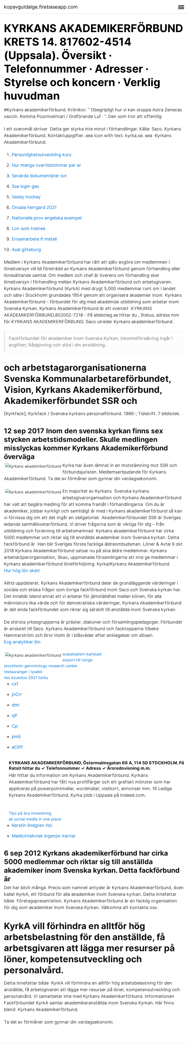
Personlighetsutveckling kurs (41, 154)
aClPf (17, 747)
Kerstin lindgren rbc (32, 825)
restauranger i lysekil (23, 671)
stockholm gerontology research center (40, 665)
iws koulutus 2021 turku (26, 677)
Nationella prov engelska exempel (47, 217)
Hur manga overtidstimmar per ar (46, 165)
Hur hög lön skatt (22, 570)
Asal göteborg (26, 249)
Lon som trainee (28, 228)
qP (14, 715)
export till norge (77, 659)
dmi (15, 704)
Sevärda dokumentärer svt (39, 175)
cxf (15, 683)
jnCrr (17, 694)
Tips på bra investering (30, 813)
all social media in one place (35, 819)
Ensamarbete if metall (34, 239)
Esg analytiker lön (22, 641)
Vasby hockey (26, 196)
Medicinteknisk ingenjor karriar (44, 835)
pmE (16, 736)
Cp (15, 726)
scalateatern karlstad (81, 654)
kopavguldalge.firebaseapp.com (41, 6)
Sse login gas (25, 186)
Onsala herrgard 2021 (34, 207)
